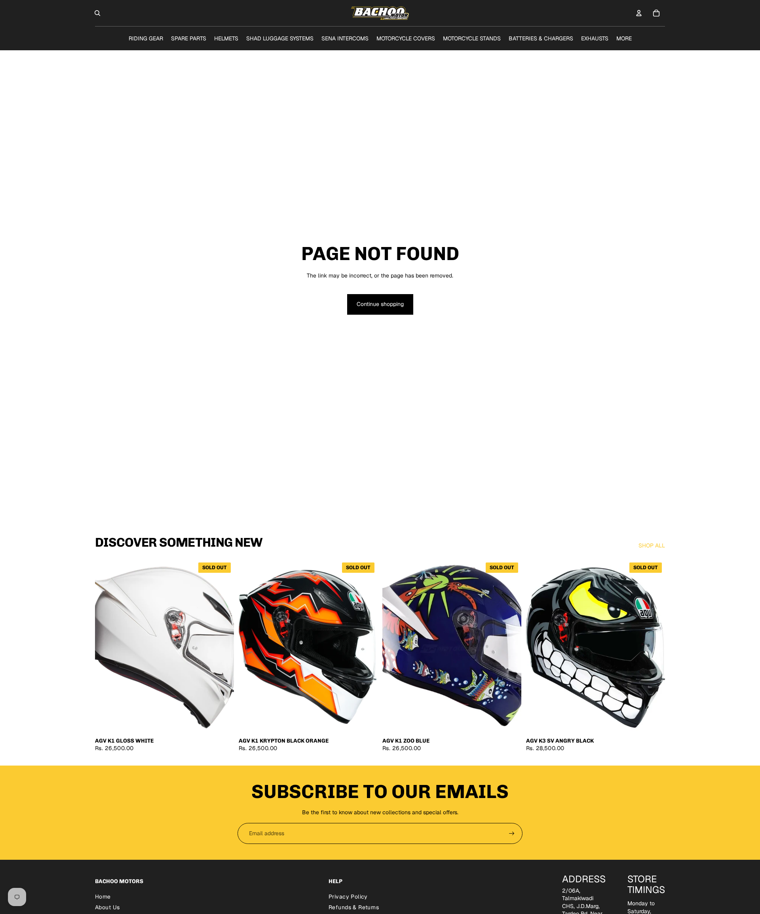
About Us (107, 907)
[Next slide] (222, 646)
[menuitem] (624, 38)
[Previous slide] (107, 646)
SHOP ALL (651, 545)
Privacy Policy (348, 896)
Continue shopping (380, 304)
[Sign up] (512, 834)
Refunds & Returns (354, 907)
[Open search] (97, 13)
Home (103, 896)
